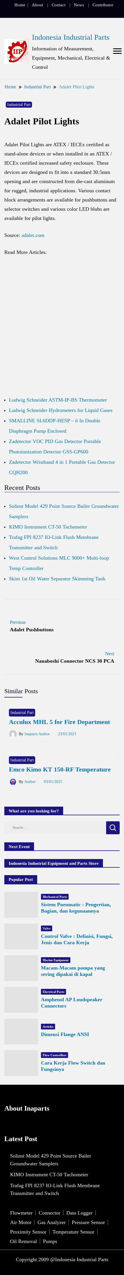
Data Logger (79, 1213)
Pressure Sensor (88, 1222)
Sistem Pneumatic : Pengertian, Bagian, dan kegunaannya (76, 908)
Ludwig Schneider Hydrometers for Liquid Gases (60, 410)
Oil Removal (23, 1241)
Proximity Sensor (28, 1232)
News (79, 5)
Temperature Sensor (73, 1232)
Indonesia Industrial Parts (70, 37)
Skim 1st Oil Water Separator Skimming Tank (57, 579)
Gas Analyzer (51, 1222)
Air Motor (20, 1222)
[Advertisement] (62, 328)
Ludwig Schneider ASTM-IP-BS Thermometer (58, 400)
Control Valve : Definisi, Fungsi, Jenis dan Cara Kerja (77, 939)
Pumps (50, 1241)
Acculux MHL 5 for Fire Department (59, 721)
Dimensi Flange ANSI (65, 1034)
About (37, 5)
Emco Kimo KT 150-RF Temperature (60, 769)
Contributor (103, 5)
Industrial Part (19, 104)
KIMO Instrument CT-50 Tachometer (48, 527)
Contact (58, 5)
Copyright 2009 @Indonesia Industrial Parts (62, 1259)
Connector (49, 1213)
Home (19, 5)
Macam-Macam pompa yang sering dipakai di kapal (73, 971)
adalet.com (33, 235)
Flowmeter (21, 1213)
